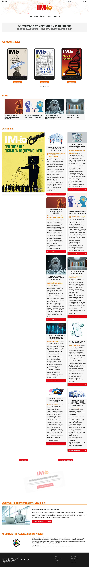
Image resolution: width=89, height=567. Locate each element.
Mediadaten (57, 560)
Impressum (73, 560)
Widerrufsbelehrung (58, 558)
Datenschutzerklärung (75, 556)
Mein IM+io (4, 1)
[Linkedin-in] (21, 559)
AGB (56, 556)
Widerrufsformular (74, 558)
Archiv (36, 16)
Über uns (42, 16)
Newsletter (57, 16)
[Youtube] (24, 559)
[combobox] (73, 1)
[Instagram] (27, 559)
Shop (31, 16)
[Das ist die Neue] (23, 162)
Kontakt (49, 16)
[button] (3, 65)
